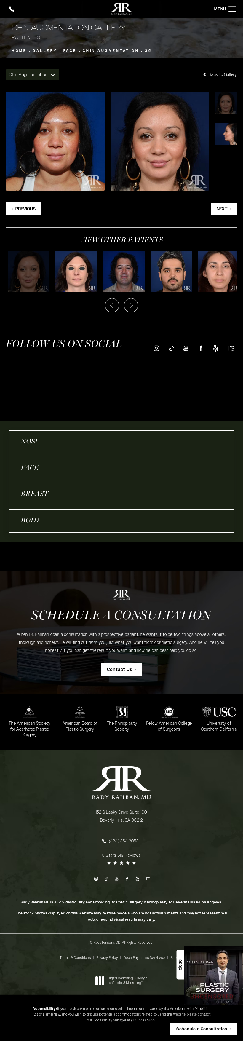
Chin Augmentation (111, 50)
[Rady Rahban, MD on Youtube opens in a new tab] (186, 348)
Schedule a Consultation (121, 616)
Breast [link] (35, 494)
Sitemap (177, 957)
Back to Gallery (222, 74)
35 (148, 50)
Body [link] (31, 520)
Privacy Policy (107, 957)
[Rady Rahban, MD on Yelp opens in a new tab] (216, 348)
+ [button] (224, 440)
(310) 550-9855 (143, 1020)
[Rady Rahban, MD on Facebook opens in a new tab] (201, 348)
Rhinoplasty (157, 902)
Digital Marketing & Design (128, 980)
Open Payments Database (144, 957)
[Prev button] (112, 305)
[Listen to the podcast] (213, 975)
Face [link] (30, 468)
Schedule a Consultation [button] (201, 1029)
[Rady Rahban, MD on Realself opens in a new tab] (231, 348)
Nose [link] (30, 441)
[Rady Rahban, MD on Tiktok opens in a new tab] (171, 348)
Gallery (45, 50)
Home (19, 50)
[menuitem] (156, 348)
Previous (25, 209)
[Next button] (131, 305)
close (180, 964)
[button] (232, 9)
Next (222, 209)
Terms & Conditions (75, 957)
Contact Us (119, 670)
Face (70, 50)
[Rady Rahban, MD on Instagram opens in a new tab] (156, 348)
